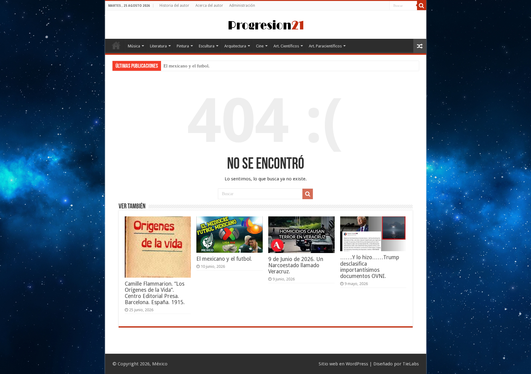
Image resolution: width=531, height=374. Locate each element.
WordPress (357, 364)
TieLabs (411, 364)
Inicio (116, 45)
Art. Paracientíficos (325, 46)
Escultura (206, 46)
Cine (260, 46)
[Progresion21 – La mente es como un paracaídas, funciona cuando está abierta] (265, 24)
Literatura (158, 46)
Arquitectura (235, 46)
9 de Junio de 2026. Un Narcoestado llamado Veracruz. (295, 265)
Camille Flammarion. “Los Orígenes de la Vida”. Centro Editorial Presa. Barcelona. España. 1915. (155, 293)
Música (134, 46)
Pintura (183, 46)
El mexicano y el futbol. (186, 65)
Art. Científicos (286, 46)
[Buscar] (421, 5)
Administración (242, 5)
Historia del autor (174, 5)
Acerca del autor (209, 5)
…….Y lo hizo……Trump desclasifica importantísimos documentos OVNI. (369, 266)
